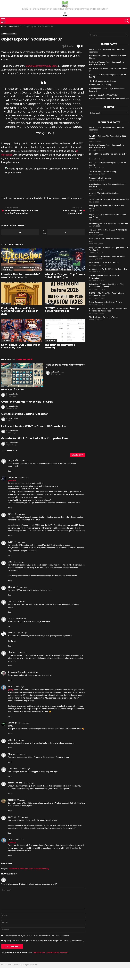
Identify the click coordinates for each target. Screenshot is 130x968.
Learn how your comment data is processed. (50, 952)
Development (52, 270)
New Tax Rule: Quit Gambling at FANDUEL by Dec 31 (20, 346)
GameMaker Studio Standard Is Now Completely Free (34, 438)
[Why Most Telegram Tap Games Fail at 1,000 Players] (65, 259)
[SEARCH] (127, 21)
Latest (65, 16)
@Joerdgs (12, 842)
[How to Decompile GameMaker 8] (22, 375)
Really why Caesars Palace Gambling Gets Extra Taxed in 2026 (19, 311)
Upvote (20, 232)
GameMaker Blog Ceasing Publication (24, 414)
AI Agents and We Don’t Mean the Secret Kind (108, 269)
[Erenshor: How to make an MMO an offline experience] (21, 259)
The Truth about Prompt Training (60, 346)
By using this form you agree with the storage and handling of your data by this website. (44, 941)
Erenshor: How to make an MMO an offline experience (20, 275)
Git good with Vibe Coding (100, 85)
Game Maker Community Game (42, 66)
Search (126, 35)
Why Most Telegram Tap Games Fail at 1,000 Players (65, 275)
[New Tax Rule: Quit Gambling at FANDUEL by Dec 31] (21, 330)
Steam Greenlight (25, 267)
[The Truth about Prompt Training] (65, 330)
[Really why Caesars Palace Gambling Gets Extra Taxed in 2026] (21, 293)
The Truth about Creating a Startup (103, 317)
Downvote (66, 232)
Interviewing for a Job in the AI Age (104, 263)
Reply (10, 471)
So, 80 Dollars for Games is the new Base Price (109, 99)
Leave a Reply (77, 455)
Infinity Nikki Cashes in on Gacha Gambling (107, 256)
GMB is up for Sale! (12, 389)
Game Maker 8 (24, 359)
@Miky (10, 690)
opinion (6, 304)
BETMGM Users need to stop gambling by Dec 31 (62, 309)
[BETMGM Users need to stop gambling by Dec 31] (65, 293)
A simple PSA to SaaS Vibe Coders (103, 95)
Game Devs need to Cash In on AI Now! (105, 302)
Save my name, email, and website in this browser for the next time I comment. (37, 936)
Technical (7, 270)
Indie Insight (9, 267)
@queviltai (12, 480)
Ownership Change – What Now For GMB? (27, 402)
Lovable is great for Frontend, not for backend (108, 223)
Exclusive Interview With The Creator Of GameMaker (33, 426)
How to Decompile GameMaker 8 (65, 366)
